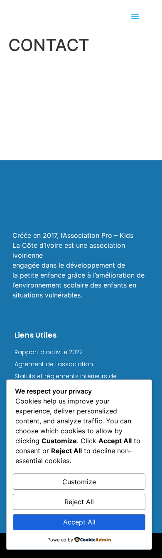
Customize (79, 482)
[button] (135, 16)
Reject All (79, 502)
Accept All (79, 522)
